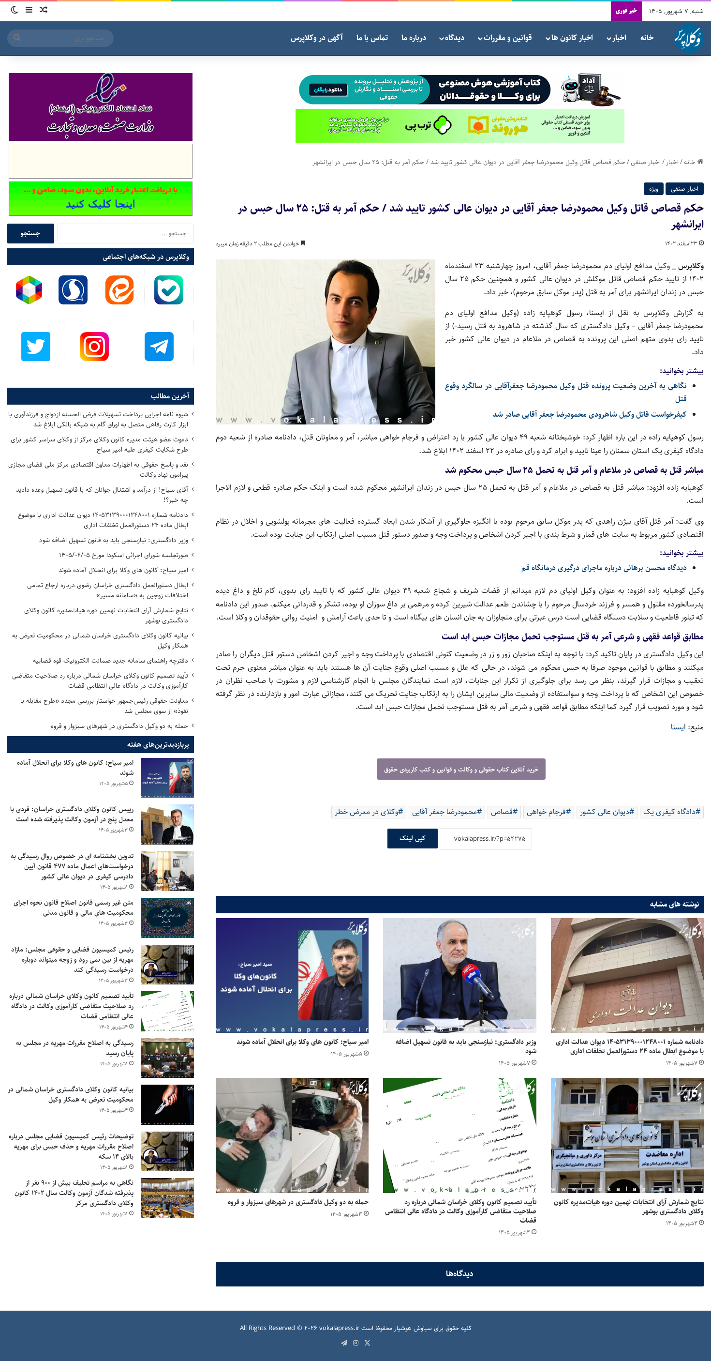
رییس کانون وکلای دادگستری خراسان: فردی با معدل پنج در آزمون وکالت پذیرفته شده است (71, 814)
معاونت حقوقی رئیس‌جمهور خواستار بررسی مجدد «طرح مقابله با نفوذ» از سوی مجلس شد (104, 706)
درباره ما (413, 38)
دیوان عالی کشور (604, 812)
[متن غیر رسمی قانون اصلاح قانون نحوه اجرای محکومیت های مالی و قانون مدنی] (167, 918)
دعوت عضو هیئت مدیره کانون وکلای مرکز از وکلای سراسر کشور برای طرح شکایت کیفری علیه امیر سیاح (99, 444)
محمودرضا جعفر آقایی (444, 812)
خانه (646, 38)
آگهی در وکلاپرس (317, 38)
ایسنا (678, 727)
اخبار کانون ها (572, 38)
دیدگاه (454, 38)
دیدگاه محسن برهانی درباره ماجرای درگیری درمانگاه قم (604, 568)
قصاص (502, 812)
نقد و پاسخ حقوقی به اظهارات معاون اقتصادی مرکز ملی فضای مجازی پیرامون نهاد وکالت (98, 469)
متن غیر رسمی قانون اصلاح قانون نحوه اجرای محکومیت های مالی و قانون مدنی (73, 907)
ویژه (653, 189)
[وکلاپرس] (689, 38)
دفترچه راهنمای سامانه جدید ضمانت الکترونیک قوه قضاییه (110, 660)
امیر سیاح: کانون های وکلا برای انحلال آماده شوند (303, 1042)
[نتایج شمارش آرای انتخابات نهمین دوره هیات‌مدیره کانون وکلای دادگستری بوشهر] (627, 1135)
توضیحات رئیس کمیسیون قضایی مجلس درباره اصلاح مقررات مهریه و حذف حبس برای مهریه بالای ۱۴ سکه (71, 1146)
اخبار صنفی (646, 162)
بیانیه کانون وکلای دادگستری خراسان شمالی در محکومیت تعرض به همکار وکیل (100, 640)
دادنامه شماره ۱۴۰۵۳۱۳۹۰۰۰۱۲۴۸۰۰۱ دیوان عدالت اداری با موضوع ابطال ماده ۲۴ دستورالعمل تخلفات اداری (630, 1047)
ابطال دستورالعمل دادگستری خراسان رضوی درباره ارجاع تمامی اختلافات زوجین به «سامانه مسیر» (107, 590)
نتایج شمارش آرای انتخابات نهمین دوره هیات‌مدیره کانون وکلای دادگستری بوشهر (629, 1207)
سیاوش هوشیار (413, 1328)
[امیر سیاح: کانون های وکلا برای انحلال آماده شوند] (292, 975)
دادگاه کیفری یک (669, 812)
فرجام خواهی (546, 812)
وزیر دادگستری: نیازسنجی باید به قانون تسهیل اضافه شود (466, 1047)
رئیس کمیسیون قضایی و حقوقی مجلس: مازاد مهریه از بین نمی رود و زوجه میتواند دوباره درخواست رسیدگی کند (72, 959)
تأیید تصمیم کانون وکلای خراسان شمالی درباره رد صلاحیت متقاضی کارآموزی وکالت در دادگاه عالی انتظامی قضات (460, 1211)
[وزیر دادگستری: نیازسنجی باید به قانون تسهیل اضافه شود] (459, 975)
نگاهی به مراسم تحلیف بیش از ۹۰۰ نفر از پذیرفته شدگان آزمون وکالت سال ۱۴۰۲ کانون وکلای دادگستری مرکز (74, 1193)
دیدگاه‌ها (460, 1274)
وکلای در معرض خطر (366, 812)
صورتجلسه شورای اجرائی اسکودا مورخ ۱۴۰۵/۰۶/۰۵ (123, 555)
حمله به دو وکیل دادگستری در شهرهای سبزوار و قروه (298, 1202)
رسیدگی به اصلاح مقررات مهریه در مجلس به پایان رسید (74, 1048)
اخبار (619, 38)
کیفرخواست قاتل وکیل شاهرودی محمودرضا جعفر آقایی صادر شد (590, 414)
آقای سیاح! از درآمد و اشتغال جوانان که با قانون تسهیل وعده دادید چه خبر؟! (102, 494)
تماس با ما (372, 38)
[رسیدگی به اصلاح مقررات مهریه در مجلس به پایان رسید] (167, 1058)
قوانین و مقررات (508, 38)
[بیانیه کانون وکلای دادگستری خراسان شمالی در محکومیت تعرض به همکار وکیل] (167, 1105)
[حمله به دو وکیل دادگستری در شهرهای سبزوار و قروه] (292, 1135)
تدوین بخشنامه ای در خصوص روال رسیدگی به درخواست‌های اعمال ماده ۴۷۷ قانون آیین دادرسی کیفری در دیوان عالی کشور (72, 866)
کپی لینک (413, 838)
